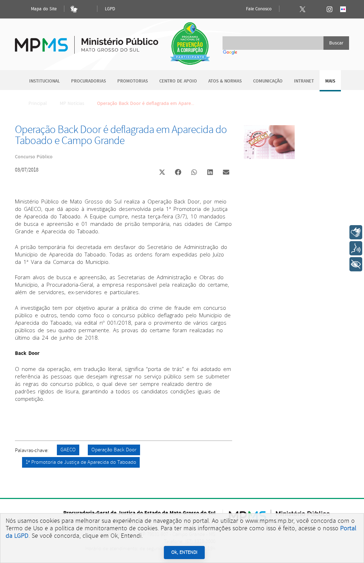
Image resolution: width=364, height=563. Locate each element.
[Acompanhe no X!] (302, 9)
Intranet (304, 81)
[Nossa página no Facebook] (289, 9)
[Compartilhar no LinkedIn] (210, 173)
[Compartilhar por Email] (226, 173)
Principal (37, 103)
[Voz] (355, 248)
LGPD (110, 9)
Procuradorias (88, 81)
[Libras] (74, 9)
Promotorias (132, 81)
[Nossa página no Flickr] (343, 9)
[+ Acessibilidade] (355, 264)
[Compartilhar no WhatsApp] (194, 173)
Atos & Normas (225, 81)
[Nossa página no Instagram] (329, 9)
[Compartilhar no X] (162, 173)
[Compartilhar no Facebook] (178, 173)
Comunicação (268, 81)
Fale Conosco (258, 9)
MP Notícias (72, 103)
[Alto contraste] (87, 9)
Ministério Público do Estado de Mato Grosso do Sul (86, 41)
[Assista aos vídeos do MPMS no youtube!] (316, 9)
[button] (162, 173)
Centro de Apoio (178, 81)
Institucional (44, 81)
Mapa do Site (43, 9)
